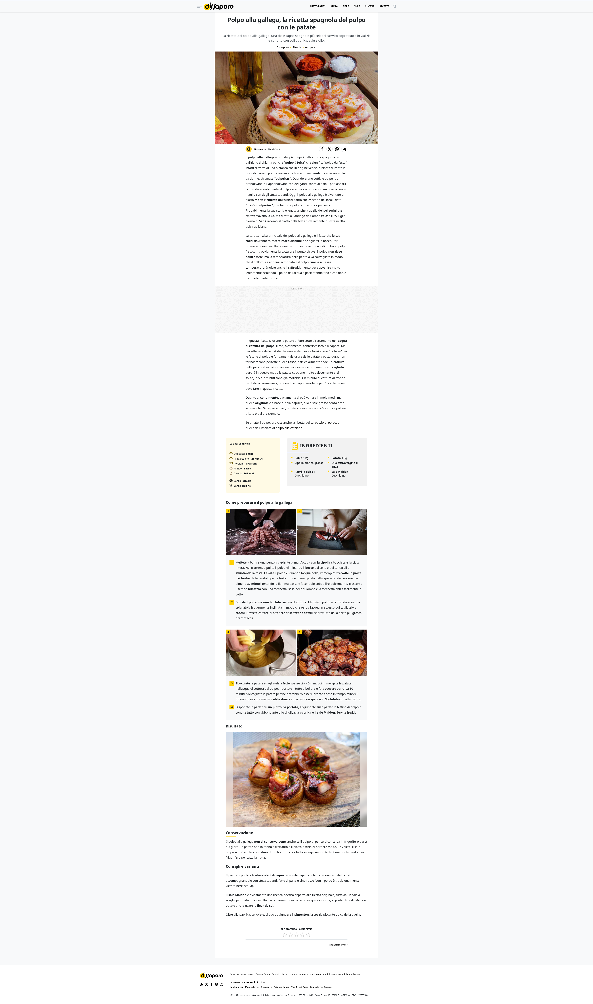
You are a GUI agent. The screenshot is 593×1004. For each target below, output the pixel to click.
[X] (206, 984)
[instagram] (221, 984)
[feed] (201, 984)
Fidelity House (281, 986)
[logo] (218, 6)
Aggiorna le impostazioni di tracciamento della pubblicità (329, 974)
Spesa (334, 6)
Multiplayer (236, 986)
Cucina (369, 6)
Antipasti (311, 47)
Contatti (276, 974)
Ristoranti (317, 6)
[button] (322, 149)
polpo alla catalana (289, 428)
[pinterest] (216, 984)
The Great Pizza (299, 986)
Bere (346, 6)
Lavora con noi (290, 974)
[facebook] (211, 984)
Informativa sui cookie (242, 974)
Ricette (384, 6)
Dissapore (283, 47)
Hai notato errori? (338, 944)
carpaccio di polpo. (324, 422)
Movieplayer (252, 986)
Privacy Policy (263, 974)
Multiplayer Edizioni (321, 986)
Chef (357, 6)
